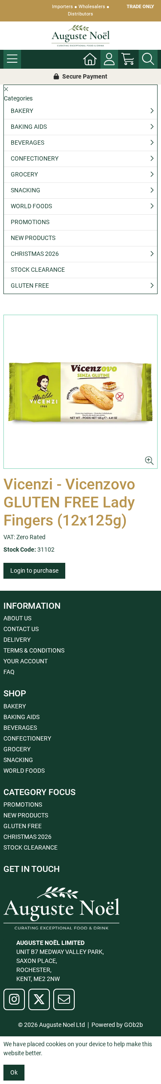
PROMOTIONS (30, 222)
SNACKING (25, 190)
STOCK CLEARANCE (38, 269)
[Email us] (64, 999)
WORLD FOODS (31, 206)
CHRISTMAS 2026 (35, 253)
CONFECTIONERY (34, 158)
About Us (17, 618)
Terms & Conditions (33, 650)
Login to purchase (34, 570)
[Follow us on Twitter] (39, 999)
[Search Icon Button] (148, 59)
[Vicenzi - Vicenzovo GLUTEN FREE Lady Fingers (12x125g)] (80, 392)
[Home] (90, 59)
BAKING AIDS (29, 126)
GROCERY (24, 174)
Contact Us (21, 629)
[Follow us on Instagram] (14, 999)
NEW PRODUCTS (33, 237)
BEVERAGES (27, 142)
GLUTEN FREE (30, 285)
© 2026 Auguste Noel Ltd (51, 1024)
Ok (14, 1072)
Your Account (25, 661)
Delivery (16, 639)
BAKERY (22, 110)
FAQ (9, 671)
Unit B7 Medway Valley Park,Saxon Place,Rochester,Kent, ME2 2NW (60, 960)
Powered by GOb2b (117, 1024)
